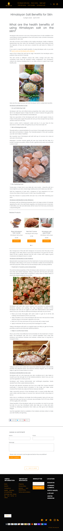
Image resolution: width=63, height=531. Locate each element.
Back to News (32, 468)
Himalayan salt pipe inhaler (46, 232)
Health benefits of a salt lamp (9, 491)
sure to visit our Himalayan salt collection (23, 51)
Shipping (21, 484)
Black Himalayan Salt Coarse (16, 232)
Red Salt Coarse (31, 231)
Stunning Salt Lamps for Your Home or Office (10, 495)
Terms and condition (24, 492)
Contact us (7, 488)
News (5, 484)
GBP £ (7, 516)
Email (34, 435)
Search (6, 486)
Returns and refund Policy (23, 489)
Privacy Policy (22, 486)
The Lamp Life (55, 527)
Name (10, 435)
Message (11, 442)
